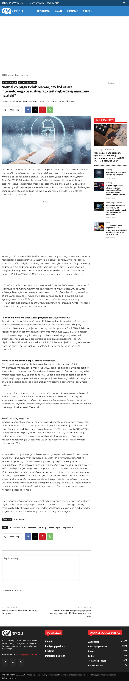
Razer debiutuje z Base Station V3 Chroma (116, 173)
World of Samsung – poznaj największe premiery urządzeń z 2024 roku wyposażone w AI (70, 613)
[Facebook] (125, 11)
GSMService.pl (7, 75)
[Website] (21, 662)
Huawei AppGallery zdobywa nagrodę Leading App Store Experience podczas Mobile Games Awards (115, 190)
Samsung (98, 149)
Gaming (109, 170)
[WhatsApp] (50, 110)
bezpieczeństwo (17, 528)
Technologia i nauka (114, 203)
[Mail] (13, 662)
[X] (35, 110)
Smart (108, 222)
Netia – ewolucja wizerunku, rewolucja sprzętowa (20, 612)
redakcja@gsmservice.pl (28, 654)
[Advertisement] (64, 45)
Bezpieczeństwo (21, 75)
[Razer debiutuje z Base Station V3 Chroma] (99, 173)
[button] (124, 3)
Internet (32, 528)
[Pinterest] (42, 110)
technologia (54, 528)
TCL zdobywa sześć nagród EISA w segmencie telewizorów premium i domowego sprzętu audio (116, 230)
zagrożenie (68, 528)
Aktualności (9, 83)
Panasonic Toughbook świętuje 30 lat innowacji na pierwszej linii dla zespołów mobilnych (116, 210)
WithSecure (19, 519)
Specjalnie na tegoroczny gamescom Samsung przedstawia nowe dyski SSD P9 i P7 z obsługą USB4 (109, 157)
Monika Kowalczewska (26, 101)
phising (42, 528)
